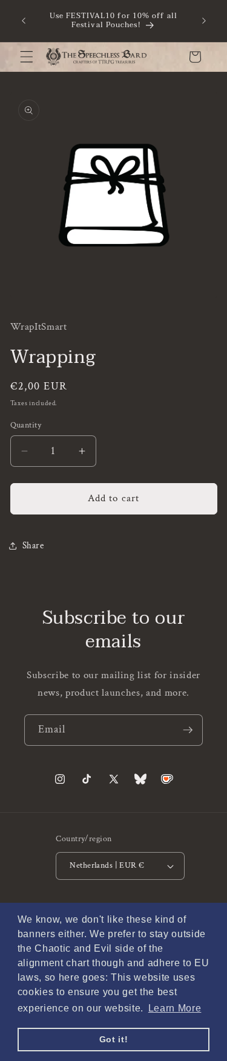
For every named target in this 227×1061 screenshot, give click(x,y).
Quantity (26, 425)
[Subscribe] (187, 730)
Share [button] (33, 545)
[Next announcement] (204, 20)
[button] (26, 56)
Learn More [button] (175, 1008)
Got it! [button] (113, 1039)
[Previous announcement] (23, 20)
